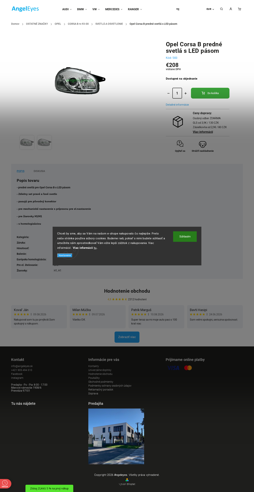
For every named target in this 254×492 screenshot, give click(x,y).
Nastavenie (65, 255)
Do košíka (213, 93)
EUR (209, 9)
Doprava (93, 393)
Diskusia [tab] (39, 171)
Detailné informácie (177, 104)
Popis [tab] (20, 171)
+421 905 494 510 (21, 370)
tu (95, 248)
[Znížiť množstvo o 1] (168, 93)
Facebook (16, 373)
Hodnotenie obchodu (127, 291)
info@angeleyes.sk (22, 366)
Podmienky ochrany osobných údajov (109, 385)
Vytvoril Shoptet (127, 484)
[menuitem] (68, 9)
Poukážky (94, 377)
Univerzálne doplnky (99, 370)
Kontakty (93, 366)
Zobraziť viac (127, 337)
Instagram (17, 377)
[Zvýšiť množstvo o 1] (185, 93)
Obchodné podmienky (100, 381)
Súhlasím (185, 236)
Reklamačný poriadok (100, 389)
